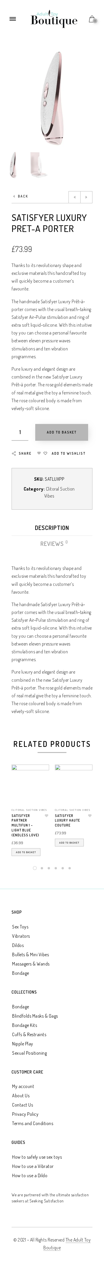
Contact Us (22, 1105)
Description (52, 527)
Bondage (20, 973)
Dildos (18, 945)
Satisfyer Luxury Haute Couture (67, 820)
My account (23, 1086)
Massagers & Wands (31, 964)
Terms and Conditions (32, 1123)
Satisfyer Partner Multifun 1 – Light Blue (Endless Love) (25, 825)
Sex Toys (20, 927)
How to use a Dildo (29, 1175)
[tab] (52, 529)
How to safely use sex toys (37, 1157)
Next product (86, 197)
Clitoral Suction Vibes (29, 809)
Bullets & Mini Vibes (30, 954)
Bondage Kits (24, 1025)
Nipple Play (22, 1044)
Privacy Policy (25, 1114)
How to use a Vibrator (33, 1166)
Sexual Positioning (29, 1053)
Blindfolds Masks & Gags (35, 1016)
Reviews (52, 543)
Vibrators (21, 936)
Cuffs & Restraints (29, 1034)
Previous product (74, 197)
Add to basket (26, 852)
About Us (20, 1095)
